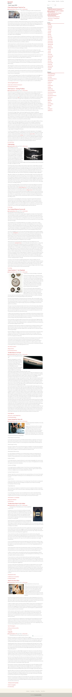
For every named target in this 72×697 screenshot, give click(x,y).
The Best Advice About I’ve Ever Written (16, 503)
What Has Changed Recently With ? (13, 82)
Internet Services (50, 93)
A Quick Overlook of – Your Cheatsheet (16, 270)
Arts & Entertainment (51, 75)
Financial (10, 629)
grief (18, 97)
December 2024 (50, 41)
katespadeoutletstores (12, 9)
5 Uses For (10, 632)
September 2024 (50, 44)
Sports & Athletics (50, 103)
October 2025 (50, 26)
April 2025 (49, 34)
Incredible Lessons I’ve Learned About (13, 576)
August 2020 (50, 57)
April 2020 (49, 59)
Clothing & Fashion (50, 80)
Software (49, 102)
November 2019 (50, 62)
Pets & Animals (11, 501)
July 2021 (49, 51)
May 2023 (49, 49)
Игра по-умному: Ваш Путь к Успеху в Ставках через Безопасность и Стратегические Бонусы (54, 14)
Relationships (50, 100)
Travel (49, 107)
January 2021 (50, 54)
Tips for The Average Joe (11, 625)
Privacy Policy (57, 1)
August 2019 (50, 67)
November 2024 (50, 42)
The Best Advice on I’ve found (14, 352)
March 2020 (50, 61)
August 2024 (50, 46)
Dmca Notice (53, 1)
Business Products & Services (13, 86)
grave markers (32, 133)
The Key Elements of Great (12, 574)
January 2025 (50, 39)
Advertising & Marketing (12, 417)
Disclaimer (49, 1)
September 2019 (50, 66)
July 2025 (49, 29)
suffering (21, 135)
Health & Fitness (50, 88)
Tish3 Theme (33, 695)
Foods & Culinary (11, 142)
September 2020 (50, 56)
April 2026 (49, 24)
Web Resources (50, 110)
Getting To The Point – (11, 348)
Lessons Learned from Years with (15, 419)
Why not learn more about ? (12, 346)
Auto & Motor (50, 77)
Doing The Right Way (11, 413)
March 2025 (50, 36)
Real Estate (49, 98)
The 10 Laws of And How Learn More (13, 628)
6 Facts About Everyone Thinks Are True (16, 7)
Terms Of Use (62, 1)
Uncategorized (50, 108)
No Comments (25, 9)
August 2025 (50, 27)
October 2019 (50, 64)
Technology (10, 207)
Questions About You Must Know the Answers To (15, 84)
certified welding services (22, 187)
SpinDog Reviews (15, 232)
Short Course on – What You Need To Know (14, 415)
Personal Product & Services (52, 95)
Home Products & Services (13, 350)
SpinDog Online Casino (18, 242)
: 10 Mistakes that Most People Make (13, 682)
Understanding (11, 144)
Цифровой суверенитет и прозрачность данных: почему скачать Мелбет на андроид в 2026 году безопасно (55, 10)
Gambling (10, 268)
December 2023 (50, 47)
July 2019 (49, 69)
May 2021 (49, 52)
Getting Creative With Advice (12, 499)
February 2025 (50, 37)
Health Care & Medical (12, 578)
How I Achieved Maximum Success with (16, 209)
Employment (50, 82)
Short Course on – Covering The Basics (16, 88)
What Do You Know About (13, 580)
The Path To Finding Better (12, 684)
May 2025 (49, 32)
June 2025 (49, 31)
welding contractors (29, 189)
